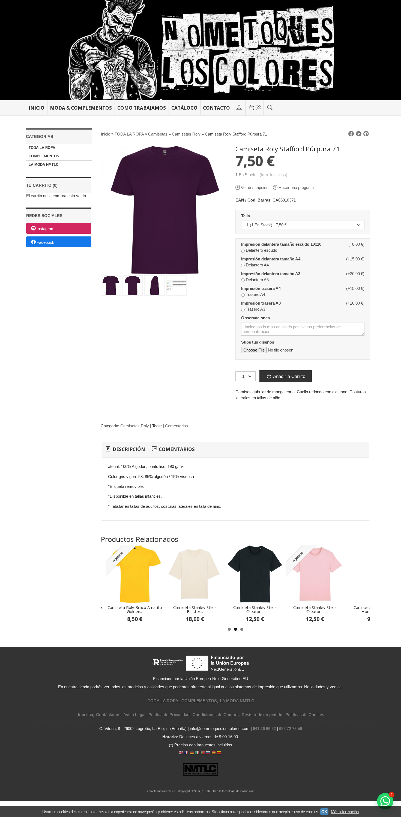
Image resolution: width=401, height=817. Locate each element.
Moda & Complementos (81, 108)
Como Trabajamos (141, 108)
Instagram (46, 228)
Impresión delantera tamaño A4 (270, 259)
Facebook (45, 242)
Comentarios (176, 425)
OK (324, 811)
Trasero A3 (255, 309)
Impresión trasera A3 (261, 303)
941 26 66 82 (264, 728)
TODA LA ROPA (42, 148)
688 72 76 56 (290, 728)
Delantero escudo (261, 250)
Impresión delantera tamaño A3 (270, 273)
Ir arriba (85, 714)
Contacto (216, 108)
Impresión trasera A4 (261, 288)
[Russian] (208, 753)
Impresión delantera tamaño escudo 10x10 (281, 244)
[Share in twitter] (359, 133)
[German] (192, 753)
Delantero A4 (257, 265)
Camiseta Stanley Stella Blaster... (195, 609)
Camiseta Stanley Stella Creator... (255, 609)
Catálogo (184, 108)
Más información (345, 811)
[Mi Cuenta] (239, 107)
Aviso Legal (134, 714)
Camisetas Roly (134, 425)
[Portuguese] (202, 753)
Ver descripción (254, 187)
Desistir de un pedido (262, 714)
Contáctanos (108, 714)
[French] (186, 753)
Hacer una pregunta (296, 187)
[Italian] (197, 753)
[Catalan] (219, 753)
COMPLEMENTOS (44, 156)
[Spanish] (213, 753)
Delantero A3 (257, 279)
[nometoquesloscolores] (200, 50)
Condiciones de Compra (216, 714)
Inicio (36, 108)
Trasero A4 (255, 294)
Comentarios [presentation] (176, 449)
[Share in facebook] (351, 133)
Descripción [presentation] (128, 449)
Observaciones (255, 318)
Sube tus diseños (257, 342)
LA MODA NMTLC (43, 165)
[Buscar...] (270, 107)
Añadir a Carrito (288, 376)
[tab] (124, 449)
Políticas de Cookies (304, 714)
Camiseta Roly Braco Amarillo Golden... (134, 609)
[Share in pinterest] (366, 133)
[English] (181, 753)
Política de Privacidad (169, 714)
